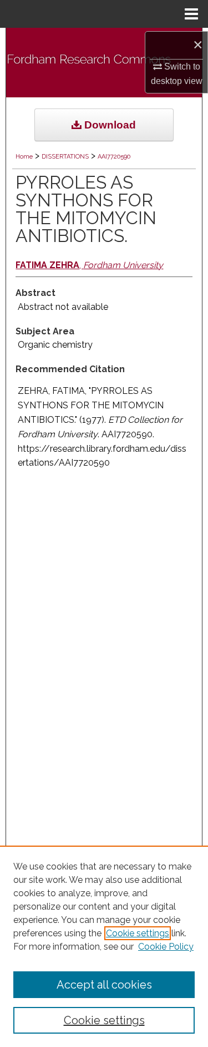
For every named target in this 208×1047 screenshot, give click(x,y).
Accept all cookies (104, 984)
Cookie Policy (166, 946)
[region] (104, 946)
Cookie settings (137, 933)
